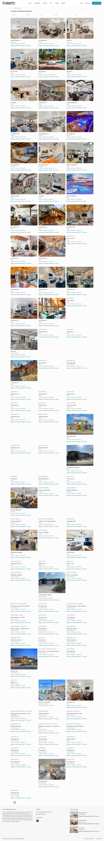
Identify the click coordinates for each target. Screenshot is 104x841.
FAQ (51, 3)
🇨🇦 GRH (63, 3)
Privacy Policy (98, 838)
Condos (40, 42)
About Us (45, 3)
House (12, 73)
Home (30, 3)
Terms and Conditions (88, 838)
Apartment (13, 684)
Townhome (13, 42)
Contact (57, 3)
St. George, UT (82, 814)
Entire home (16, 353)
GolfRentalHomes (42, 814)
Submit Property (96, 3)
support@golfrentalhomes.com (45, 812)
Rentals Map (37, 3)
